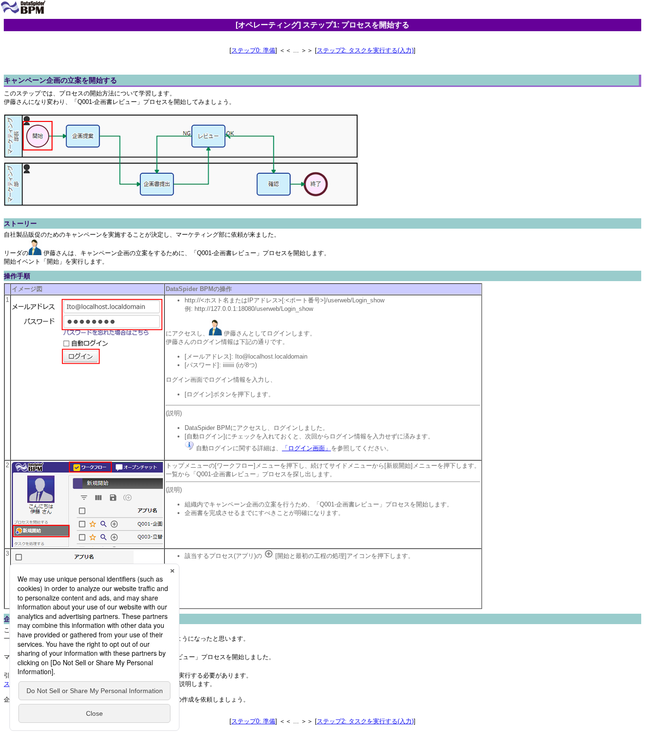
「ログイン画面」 (306, 448)
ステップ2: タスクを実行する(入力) (365, 50)
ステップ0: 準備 (253, 50)
